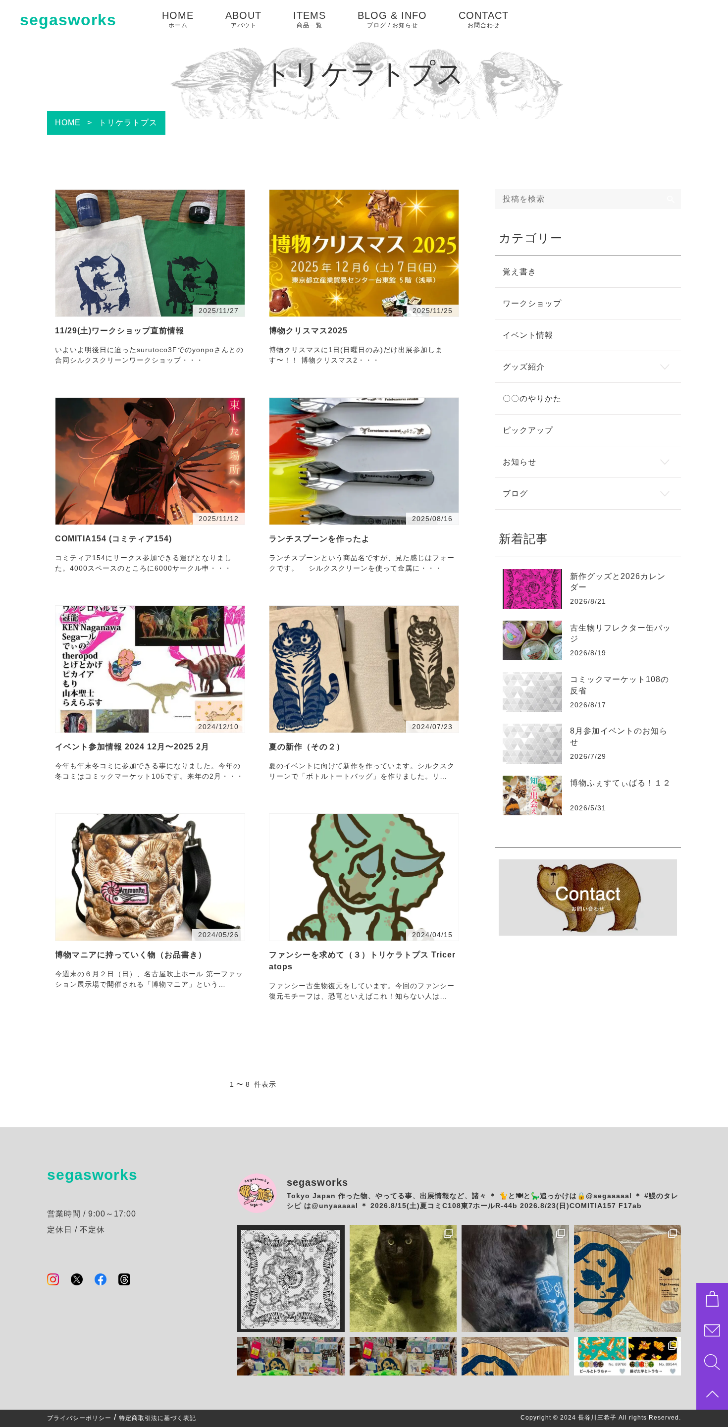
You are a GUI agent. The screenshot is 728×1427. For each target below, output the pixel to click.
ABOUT (243, 19)
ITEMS (309, 19)
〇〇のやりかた (532, 398)
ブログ (515, 493)
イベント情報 (528, 335)
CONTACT (484, 19)
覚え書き (519, 271)
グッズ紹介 (524, 367)
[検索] (671, 199)
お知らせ (519, 462)
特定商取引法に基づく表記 (157, 1418)
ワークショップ (532, 303)
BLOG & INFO (392, 19)
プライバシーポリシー (79, 1418)
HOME (178, 19)
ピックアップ (528, 430)
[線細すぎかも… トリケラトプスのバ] (291, 1278)
